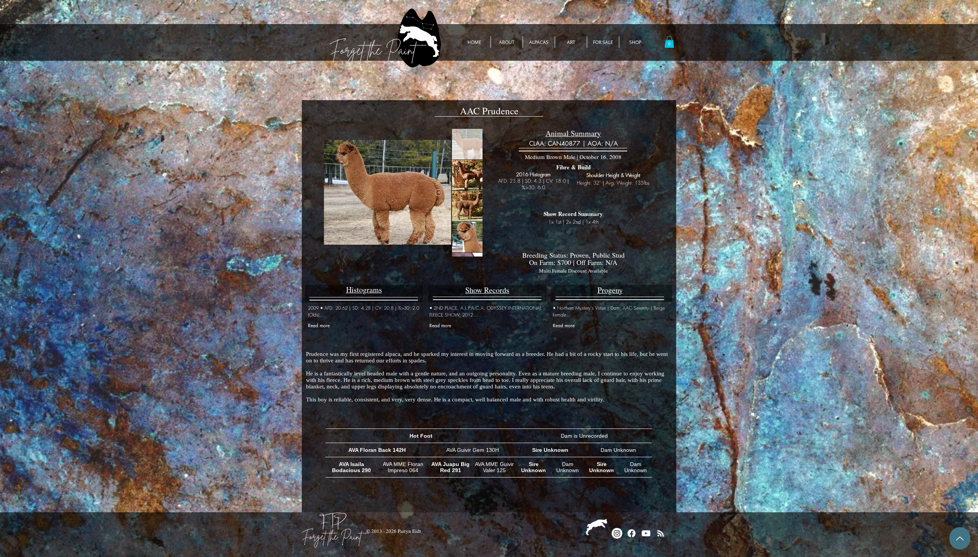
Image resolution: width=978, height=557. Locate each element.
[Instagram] (617, 533)
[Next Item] (438, 192)
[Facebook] (631, 533)
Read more (319, 325)
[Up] (959, 538)
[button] (669, 42)
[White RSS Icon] (660, 533)
